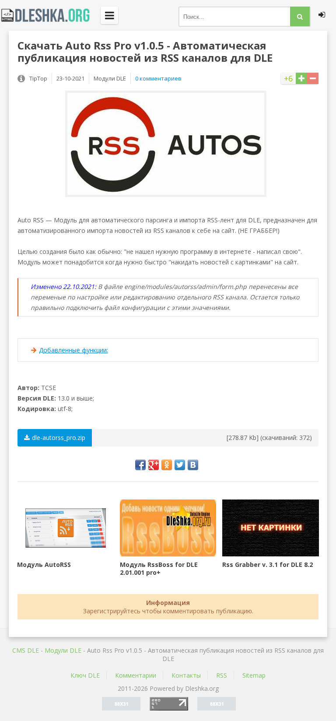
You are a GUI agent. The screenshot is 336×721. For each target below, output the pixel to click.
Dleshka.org (50, 15)
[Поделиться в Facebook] (140, 465)
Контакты (186, 675)
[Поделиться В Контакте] (193, 465)
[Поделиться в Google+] (153, 465)
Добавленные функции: (73, 350)
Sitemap (254, 675)
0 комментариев (158, 78)
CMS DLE (25, 650)
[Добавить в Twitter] (180, 465)
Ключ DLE (85, 675)
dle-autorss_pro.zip (58, 437)
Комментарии (135, 675)
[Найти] (300, 16)
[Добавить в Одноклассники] (166, 465)
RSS (221, 675)
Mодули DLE (63, 650)
